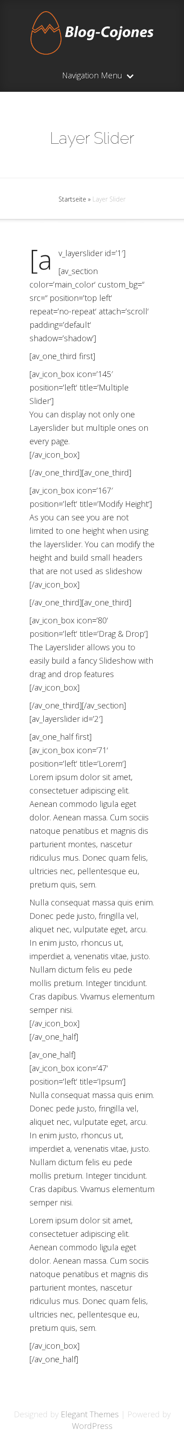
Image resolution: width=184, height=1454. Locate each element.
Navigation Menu (92, 76)
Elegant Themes (90, 1414)
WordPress (92, 1425)
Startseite (72, 199)
